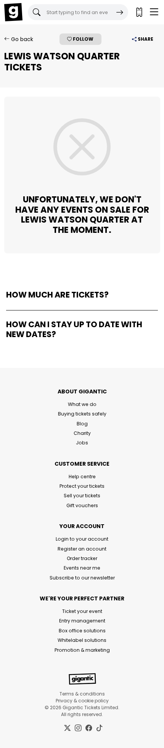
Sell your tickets (82, 495)
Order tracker (82, 558)
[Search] (120, 12)
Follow (82, 39)
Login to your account (82, 539)
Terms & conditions (82, 694)
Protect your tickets (82, 486)
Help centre (82, 476)
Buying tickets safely (82, 414)
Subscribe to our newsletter (82, 578)
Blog (82, 423)
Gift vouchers (82, 505)
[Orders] (139, 12)
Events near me (82, 568)
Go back (21, 39)
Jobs (82, 442)
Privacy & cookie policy (82, 700)
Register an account (82, 549)
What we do (82, 404)
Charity (82, 433)
